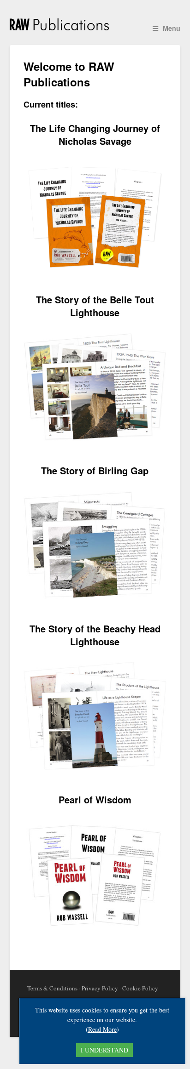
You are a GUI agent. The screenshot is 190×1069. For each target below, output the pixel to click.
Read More (102, 1029)
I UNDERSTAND (104, 1050)
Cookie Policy (140, 988)
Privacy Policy (100, 988)
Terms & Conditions (52, 988)
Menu (171, 28)
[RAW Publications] (95, 24)
